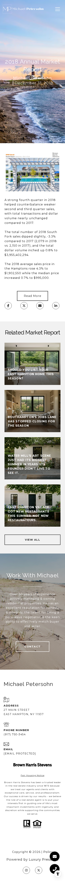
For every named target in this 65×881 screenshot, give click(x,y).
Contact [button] (32, 646)
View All (32, 539)
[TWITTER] (38, 870)
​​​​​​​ (32, 775)
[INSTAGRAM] (26, 870)
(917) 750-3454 (15, 734)
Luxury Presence (44, 859)
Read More (32, 296)
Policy (48, 852)
